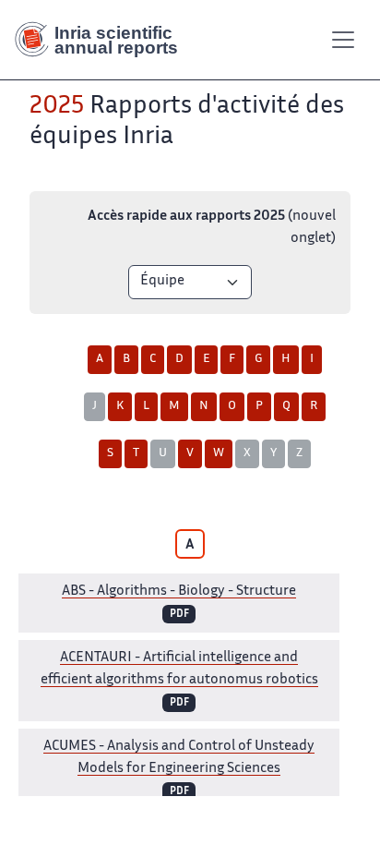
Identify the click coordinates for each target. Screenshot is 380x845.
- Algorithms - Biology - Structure (179, 591)
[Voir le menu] (343, 39)
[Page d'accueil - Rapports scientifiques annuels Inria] (103, 39)
